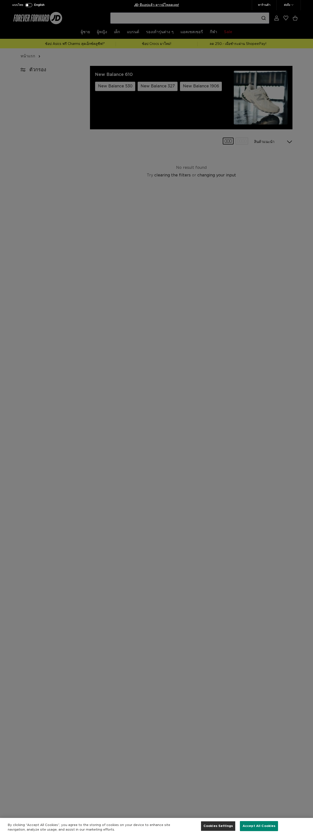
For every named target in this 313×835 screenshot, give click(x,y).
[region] (156, 826)
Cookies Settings (218, 826)
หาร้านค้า (264, 5)
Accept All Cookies (259, 826)
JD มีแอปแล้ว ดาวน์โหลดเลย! (156, 5)
